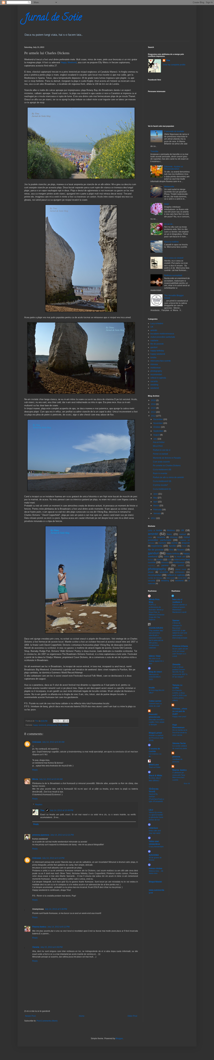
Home (81, 1016)
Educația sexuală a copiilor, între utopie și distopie (156, 722)
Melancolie (169, 186)
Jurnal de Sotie (53, 18)
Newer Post (30, 1016)
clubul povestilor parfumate (162, 337)
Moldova (171, 530)
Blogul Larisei (155, 733)
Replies (38, 805)
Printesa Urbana (180, 646)
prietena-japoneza (40, 835)
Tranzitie (154, 151)
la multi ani (180, 556)
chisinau (174, 537)
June (155, 494)
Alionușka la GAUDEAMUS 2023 (154, 676)
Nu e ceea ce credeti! (173, 258)
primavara (179, 572)
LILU (151, 810)
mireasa (154, 364)
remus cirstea (155, 868)
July (155, 439)
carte (150, 537)
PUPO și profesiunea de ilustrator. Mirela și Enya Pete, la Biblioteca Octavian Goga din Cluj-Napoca (156, 612)
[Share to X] (61, 721)
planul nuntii (181, 569)
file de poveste (157, 344)
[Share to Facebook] (64, 721)
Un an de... (169, 224)
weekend (154, 388)
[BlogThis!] (58, 721)
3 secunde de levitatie (174, 131)
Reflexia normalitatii (173, 275)
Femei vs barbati (160, 454)
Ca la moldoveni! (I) (162, 489)
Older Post (132, 1016)
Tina (42, 810)
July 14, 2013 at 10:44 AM (51, 779)
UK (59, 725)
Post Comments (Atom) (47, 1021)
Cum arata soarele (161, 462)
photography (52, 725)
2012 (153, 518)
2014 (153, 412)
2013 (153, 416)
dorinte (174, 543)
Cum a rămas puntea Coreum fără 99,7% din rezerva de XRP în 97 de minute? (179, 672)
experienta (157, 545)
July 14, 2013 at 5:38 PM (56, 909)
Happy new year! (179, 717)
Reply (35, 770)
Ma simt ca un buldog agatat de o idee (156, 660)
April (155, 502)
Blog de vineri (155, 672)
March (156, 505)
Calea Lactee (155, 701)
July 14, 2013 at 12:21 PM (62, 835)
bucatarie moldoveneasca (162, 333)
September (158, 431)
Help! (166, 204)
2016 (153, 404)
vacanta (65, 725)
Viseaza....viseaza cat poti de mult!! (179, 711)
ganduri (153, 347)
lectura (150, 560)
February (157, 509)
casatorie (161, 537)
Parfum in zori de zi (161, 450)
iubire (166, 556)
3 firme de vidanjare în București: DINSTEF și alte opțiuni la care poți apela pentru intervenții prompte (179, 630)
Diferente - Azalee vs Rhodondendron (173, 167)
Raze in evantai (160, 473)
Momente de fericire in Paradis (167, 458)
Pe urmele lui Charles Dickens (167, 465)
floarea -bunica (179, 770)
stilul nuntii (170, 578)
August (156, 435)
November (158, 423)
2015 (153, 408)
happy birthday (157, 350)
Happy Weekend (69, 62)
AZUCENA (154, 855)
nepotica (151, 565)
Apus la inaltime (171, 242)
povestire (164, 572)
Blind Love (154, 765)
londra (153, 357)
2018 (153, 400)
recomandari (156, 374)
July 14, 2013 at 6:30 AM (53, 742)
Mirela (35, 779)
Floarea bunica (39, 927)
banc (169, 534)
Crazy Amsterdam (156, 847)
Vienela (35, 947)
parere (165, 565)
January (157, 513)
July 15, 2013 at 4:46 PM (51, 947)
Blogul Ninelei (155, 882)
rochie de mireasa (155, 578)
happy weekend (39, 725)
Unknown (36, 742)
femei (184, 546)
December (158, 419)
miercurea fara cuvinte (160, 361)
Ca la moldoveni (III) (162, 469)
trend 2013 (182, 578)
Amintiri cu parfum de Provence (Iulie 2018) (156, 737)
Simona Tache (179, 743)
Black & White (155, 775)
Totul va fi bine (154, 767)
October (157, 427)
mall (169, 560)
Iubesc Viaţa (154, 656)
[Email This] (54, 721)
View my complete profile (174, 65)
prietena (176, 757)
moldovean (155, 368)
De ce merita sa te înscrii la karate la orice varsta (179, 732)
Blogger (119, 1038)
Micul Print (158, 446)
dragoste (186, 543)
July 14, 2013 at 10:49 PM (61, 810)
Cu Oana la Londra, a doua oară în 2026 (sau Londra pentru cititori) (179, 695)
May (155, 498)
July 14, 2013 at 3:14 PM (53, 858)
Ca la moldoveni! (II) (162, 481)
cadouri (182, 534)
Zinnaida (176, 664)
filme (171, 550)
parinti (181, 565)
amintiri (153, 330)
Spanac (176, 620)
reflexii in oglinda (158, 378)
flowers (181, 549)
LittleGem (153, 828)
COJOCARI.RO (156, 628)
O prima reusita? (160, 485)
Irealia (152, 687)
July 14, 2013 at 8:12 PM (58, 927)
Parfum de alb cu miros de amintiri (168, 477)
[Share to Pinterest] (67, 721)
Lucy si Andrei (156, 323)
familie (172, 545)
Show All (187, 783)
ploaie (151, 572)
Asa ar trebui (159, 442)
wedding (154, 385)
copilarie (154, 340)
